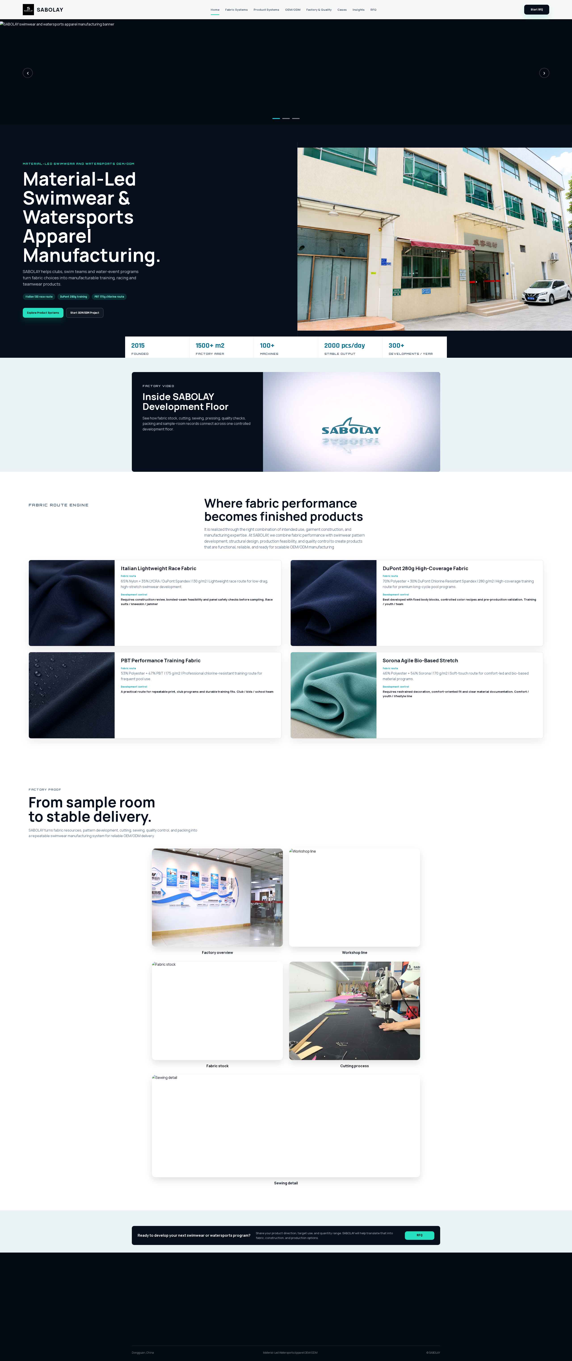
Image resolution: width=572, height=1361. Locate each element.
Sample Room (336, 1297)
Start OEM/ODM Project (84, 313)
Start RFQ (537, 9)
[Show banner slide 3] (296, 118)
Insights (359, 10)
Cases (342, 10)
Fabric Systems (236, 10)
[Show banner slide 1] (276, 118)
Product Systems (266, 10)
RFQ (373, 10)
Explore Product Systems (43, 313)
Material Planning (295, 1297)
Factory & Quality (319, 10)
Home (215, 10)
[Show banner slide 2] (286, 118)
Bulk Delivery (335, 1304)
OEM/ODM (293, 10)
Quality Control (294, 1304)
